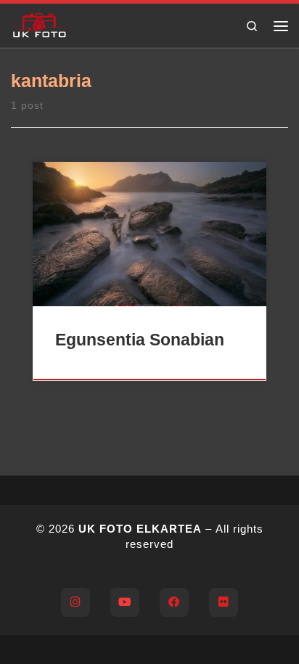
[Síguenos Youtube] (124, 602)
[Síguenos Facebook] (174, 602)
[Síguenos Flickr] (223, 602)
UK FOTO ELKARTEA (140, 528)
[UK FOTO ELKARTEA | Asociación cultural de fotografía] (39, 23)
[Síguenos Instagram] (75, 602)
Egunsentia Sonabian (139, 339)
